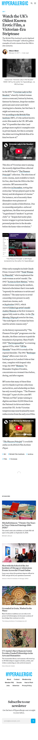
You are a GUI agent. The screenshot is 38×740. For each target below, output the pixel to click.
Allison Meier (14, 51)
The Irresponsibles (16, 343)
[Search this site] (31, 3)
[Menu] (35, 3)
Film (5, 459)
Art (3, 11)
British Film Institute (17, 454)
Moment (20, 365)
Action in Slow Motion (17, 281)
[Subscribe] (33, 721)
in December (16, 187)
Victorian (13, 459)
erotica (30, 454)
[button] (26, 679)
